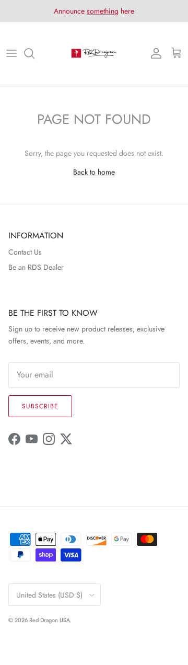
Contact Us (25, 252)
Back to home (94, 172)
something (103, 11)
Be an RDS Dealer (36, 267)
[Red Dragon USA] (94, 53)
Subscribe (40, 406)
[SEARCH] (34, 53)
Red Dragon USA (49, 620)
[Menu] (11, 53)
